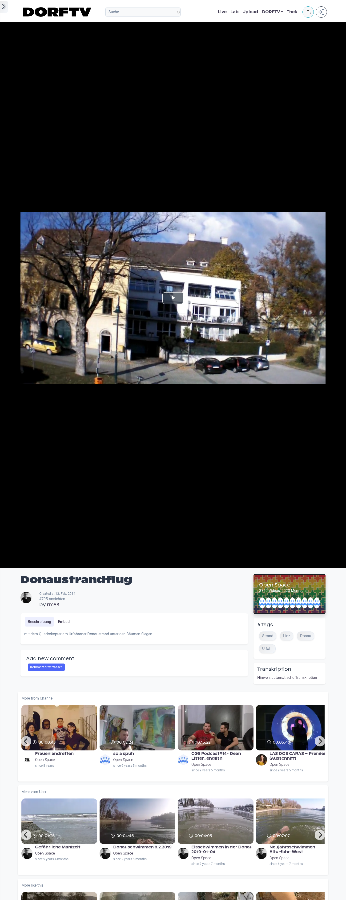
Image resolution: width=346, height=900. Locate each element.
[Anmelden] (321, 12)
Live (222, 11)
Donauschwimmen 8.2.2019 (142, 847)
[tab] (39, 622)
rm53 (53, 605)
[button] (308, 12)
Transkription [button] (274, 669)
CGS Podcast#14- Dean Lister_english (216, 756)
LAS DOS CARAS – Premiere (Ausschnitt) (299, 756)
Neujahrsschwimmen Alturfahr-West (292, 849)
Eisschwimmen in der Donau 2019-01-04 (222, 849)
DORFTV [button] (271, 11)
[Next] (320, 741)
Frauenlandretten (54, 753)
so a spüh (123, 753)
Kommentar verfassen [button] (46, 667)
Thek (292, 11)
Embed (64, 621)
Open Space (274, 585)
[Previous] (26, 741)
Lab (234, 11)
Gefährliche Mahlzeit (57, 847)
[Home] (57, 12)
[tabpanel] (134, 636)
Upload (250, 11)
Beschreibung (39, 621)
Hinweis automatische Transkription (287, 677)
